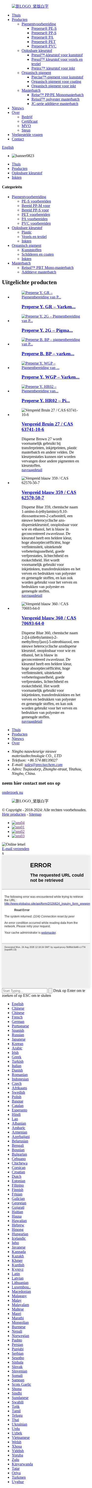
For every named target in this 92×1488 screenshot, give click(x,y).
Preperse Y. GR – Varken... (49, 306)
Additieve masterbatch (39, 272)
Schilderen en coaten (38, 254)
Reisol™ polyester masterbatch (55, 99)
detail (38, 470)
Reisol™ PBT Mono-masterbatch (48, 267)
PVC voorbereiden (36, 223)
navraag (28, 470)
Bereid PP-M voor (36, 206)
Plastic (27, 232)
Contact (18, 139)
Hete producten (14, 814)
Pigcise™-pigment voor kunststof (57, 77)
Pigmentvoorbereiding (39, 24)
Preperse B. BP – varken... (48, 353)
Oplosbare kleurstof (37, 50)
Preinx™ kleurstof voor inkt (53, 68)
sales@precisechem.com (44, 765)
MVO (26, 126)
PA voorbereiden (35, 219)
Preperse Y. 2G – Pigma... (47, 330)
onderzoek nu (12, 792)
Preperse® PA (42, 37)
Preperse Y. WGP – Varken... (50, 377)
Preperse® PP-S (43, 33)
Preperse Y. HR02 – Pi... (46, 400)
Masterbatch (31, 90)
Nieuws (18, 108)
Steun (26, 130)
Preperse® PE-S (44, 28)
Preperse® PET (43, 42)
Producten (19, 19)
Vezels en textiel (34, 237)
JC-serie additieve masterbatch (54, 104)
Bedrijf (27, 117)
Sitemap (35, 814)
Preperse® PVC (43, 46)
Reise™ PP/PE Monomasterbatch (57, 95)
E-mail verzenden (15, 849)
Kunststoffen (31, 250)
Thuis (16, 15)
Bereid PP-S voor (35, 210)
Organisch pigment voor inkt (53, 86)
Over (16, 112)
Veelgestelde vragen (27, 135)
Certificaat (30, 121)
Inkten (17, 177)
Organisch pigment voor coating (56, 81)
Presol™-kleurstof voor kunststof (57, 55)
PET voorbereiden (36, 214)
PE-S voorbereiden (36, 201)
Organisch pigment (36, 73)
